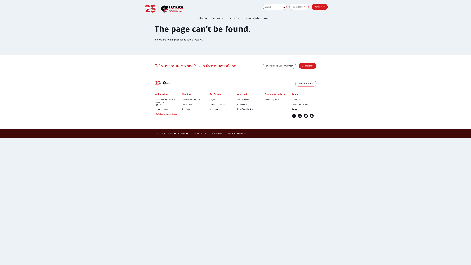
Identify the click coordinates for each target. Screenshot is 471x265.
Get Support (297, 7)
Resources (213, 109)
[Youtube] (306, 116)
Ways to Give (234, 18)
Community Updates (252, 18)
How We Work (187, 104)
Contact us (296, 99)
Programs (213, 99)
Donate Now (320, 7)
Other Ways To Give (245, 109)
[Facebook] (294, 116)
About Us (203, 18)
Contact (267, 18)
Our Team (186, 109)
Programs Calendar (217, 104)
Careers (295, 109)
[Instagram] (300, 116)
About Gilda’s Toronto (191, 99)
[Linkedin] (312, 116)
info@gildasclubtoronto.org (166, 114)
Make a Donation (244, 99)
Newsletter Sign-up (300, 104)
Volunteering (242, 104)
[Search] (284, 7)
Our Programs (217, 18)
